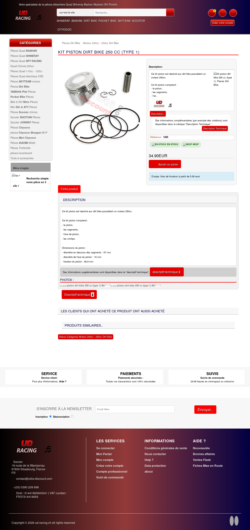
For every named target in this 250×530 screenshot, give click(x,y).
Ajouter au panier (168, 164)
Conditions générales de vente (166, 448)
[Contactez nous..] (233, 15)
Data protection (155, 465)
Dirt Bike (90, 20)
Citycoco (64, 29)
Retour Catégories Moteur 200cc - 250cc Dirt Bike (85, 336)
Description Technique (215, 128)
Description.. (158, 114)
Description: (156, 66)
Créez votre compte (222, 22)
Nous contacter (155, 454)
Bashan (77, 20)
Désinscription (61, 416)
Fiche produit (69, 189)
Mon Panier (104, 454)
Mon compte (104, 460)
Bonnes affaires (204, 454)
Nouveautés (201, 448)
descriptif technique (167, 272)
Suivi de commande (110, 477)
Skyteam (124, 20)
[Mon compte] (222, 15)
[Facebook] (232, 521)
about (149, 471)
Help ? (149, 460)
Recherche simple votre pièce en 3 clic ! (31, 182)
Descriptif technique (79, 294)
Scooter (138, 20)
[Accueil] (59, 43)
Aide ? (62, 381)
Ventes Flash (202, 460)
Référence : (156, 137)
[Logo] (28, 15)
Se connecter (105, 448)
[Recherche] (170, 12)
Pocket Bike (107, 20)
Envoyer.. (205, 409)
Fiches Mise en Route (208, 465)
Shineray (63, 20)
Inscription (42, 416)
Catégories (30, 42)
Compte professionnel (111, 471)
